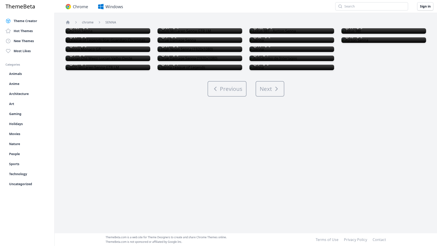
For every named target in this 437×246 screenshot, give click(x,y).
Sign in (425, 6)
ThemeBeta (20, 6)
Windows (114, 6)
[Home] (68, 22)
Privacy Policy (355, 239)
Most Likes (22, 51)
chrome (88, 22)
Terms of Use (327, 239)
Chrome (80, 6)
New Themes (24, 41)
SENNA (110, 22)
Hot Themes (23, 31)
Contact (379, 239)
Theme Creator (25, 21)
